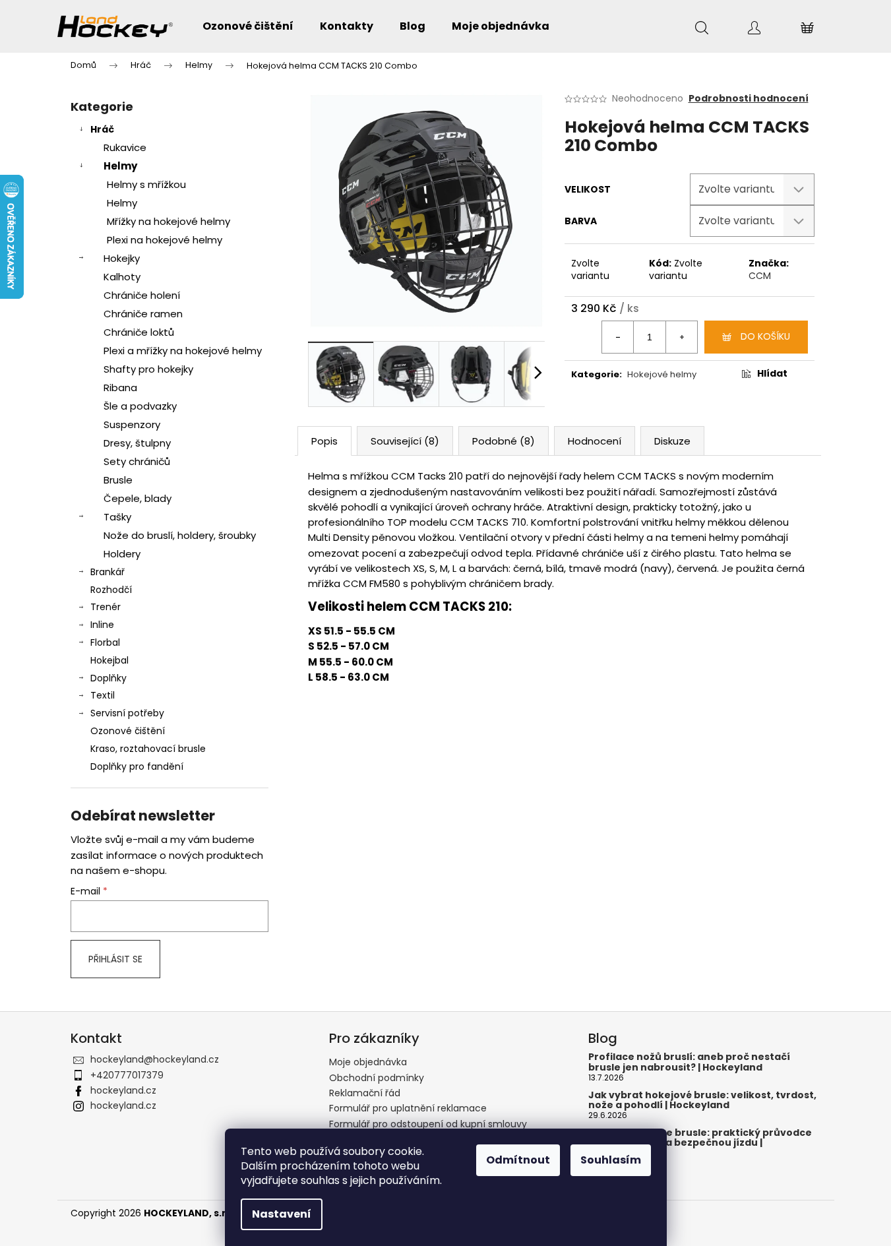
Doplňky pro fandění (136, 766)
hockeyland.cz (123, 1090)
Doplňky (108, 678)
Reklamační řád (364, 1093)
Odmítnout (518, 1160)
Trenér (105, 606)
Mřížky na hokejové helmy (168, 221)
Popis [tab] (324, 441)
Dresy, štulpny (137, 443)
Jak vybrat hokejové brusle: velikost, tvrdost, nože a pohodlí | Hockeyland (702, 1100)
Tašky (117, 517)
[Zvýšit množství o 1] (681, 337)
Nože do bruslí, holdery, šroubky (180, 535)
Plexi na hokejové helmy (164, 240)
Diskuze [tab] (672, 441)
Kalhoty (122, 277)
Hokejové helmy (661, 374)
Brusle (118, 480)
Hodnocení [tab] (594, 441)
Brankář (107, 571)
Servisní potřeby (127, 713)
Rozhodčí (111, 589)
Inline (102, 624)
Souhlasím (610, 1160)
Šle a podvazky (140, 406)
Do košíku (765, 336)
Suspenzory (132, 424)
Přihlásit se (115, 959)
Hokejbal (109, 660)
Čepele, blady (137, 498)
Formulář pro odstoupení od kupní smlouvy (428, 1124)
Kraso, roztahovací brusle (148, 748)
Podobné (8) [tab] (503, 441)
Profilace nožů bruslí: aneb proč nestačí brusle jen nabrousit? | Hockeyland (689, 1062)
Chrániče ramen (143, 314)
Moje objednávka (368, 1062)
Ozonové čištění (127, 730)
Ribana (120, 387)
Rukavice (125, 147)
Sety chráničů (137, 461)
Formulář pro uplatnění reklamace (408, 1108)
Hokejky (122, 258)
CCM (760, 275)
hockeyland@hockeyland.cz (154, 1059)
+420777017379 (127, 1075)
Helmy (120, 166)
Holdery (122, 554)
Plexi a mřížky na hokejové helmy (183, 351)
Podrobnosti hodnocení (749, 98)
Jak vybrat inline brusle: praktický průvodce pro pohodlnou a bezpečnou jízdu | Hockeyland (700, 1143)
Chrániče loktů (139, 332)
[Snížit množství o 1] (618, 337)
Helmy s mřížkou (146, 184)
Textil (102, 695)
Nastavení (281, 1214)
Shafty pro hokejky (148, 369)
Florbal (105, 642)
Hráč (102, 129)
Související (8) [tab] (405, 441)
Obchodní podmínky (376, 1077)
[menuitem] (248, 26)
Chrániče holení (142, 295)
